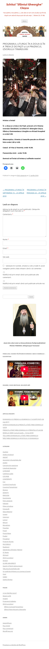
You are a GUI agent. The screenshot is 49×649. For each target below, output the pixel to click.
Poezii (5, 531)
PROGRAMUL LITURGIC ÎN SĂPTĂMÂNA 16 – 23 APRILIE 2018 (13, 193)
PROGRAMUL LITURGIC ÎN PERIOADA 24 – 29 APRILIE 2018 (36, 193)
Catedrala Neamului (9, 468)
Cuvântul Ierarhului (9, 484)
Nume (6, 239)
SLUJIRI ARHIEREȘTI (9, 563)
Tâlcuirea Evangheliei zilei (11, 569)
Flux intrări (6, 626)
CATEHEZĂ (6, 471)
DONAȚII (6, 493)
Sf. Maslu (6, 552)
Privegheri (6, 539)
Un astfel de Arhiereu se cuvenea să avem (17, 571)
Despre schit (7, 596)
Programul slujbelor (9, 601)
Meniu (24, 21)
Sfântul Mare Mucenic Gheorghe (15, 609)
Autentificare (7, 623)
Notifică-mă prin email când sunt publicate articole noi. (24, 283)
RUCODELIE (7, 544)
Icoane (5, 514)
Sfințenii (5, 555)
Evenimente (7, 498)
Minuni (5, 523)
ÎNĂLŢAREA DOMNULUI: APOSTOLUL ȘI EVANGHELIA (21, 438)
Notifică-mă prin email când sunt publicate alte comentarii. (21, 276)
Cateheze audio (8, 474)
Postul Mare (7, 533)
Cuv (4, 482)
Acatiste (5, 452)
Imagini (5, 599)
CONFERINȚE (7, 479)
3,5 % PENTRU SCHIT (10, 593)
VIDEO (5, 577)
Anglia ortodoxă (8, 455)
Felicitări (5, 503)
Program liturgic (8, 542)
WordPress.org (8, 631)
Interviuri (6, 517)
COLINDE (6, 476)
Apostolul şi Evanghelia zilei (12, 460)
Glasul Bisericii (7, 512)
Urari (4, 574)
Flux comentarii (8, 628)
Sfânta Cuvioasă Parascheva (13, 607)
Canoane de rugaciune (10, 465)
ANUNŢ (5, 457)
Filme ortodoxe (8, 506)
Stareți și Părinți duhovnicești (12, 566)
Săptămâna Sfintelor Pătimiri (12, 550)
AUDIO (5, 463)
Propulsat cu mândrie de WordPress (14, 645)
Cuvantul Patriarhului (10, 487)
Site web (6, 257)
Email (5, 248)
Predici (5, 536)
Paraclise (6, 528)
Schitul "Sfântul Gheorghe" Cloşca (24, 6)
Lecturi (5, 520)
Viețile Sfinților (8, 580)
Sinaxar (5, 561)
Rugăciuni (6, 547)
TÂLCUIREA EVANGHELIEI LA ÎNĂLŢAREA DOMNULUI (20, 436)
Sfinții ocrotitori (8, 558)
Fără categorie (21, 175)
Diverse (5, 490)
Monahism (6, 525)
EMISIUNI (6, 495)
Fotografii (6, 509)
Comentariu (8, 214)
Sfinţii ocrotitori (8, 604)
